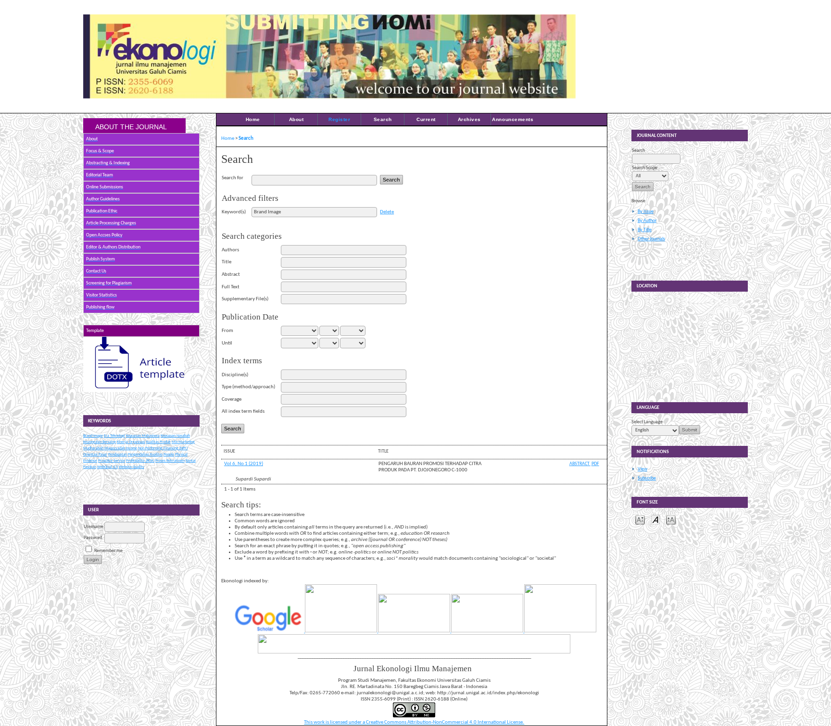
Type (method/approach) (248, 387)
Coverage (231, 399)
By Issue (646, 211)
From (227, 330)
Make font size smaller (640, 519)
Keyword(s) (234, 212)
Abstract (231, 274)
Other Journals (651, 239)
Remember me (108, 551)
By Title (645, 230)
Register (339, 119)
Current (426, 119)
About (296, 119)
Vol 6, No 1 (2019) (243, 464)
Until (227, 343)
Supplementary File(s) (245, 299)
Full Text (230, 287)
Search (383, 119)
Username (93, 526)
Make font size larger (671, 519)
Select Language (647, 422)
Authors (230, 250)
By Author (647, 220)
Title (226, 262)
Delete (387, 212)
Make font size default (655, 519)
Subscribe (647, 478)
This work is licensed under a (335, 722)
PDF (595, 464)
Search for (232, 178)
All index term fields (243, 411)
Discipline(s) (235, 375)
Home (253, 119)
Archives (469, 119)
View (642, 469)
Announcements (512, 119)
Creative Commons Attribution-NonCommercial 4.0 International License (444, 722)
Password (93, 538)
